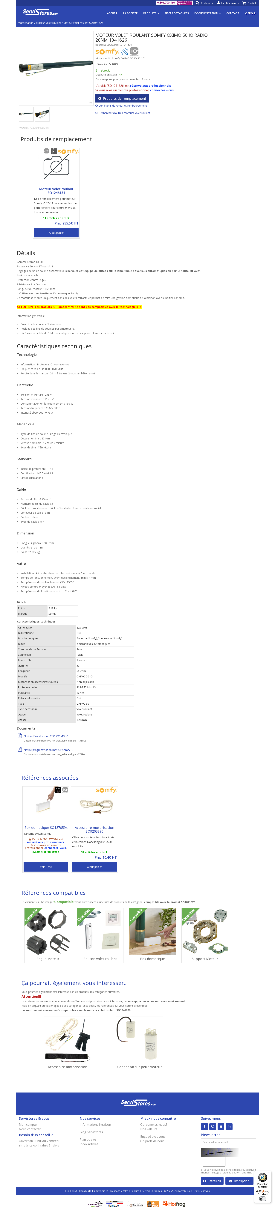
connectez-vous (162, 90)
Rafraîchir (214, 1181)
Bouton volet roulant (100, 958)
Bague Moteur (47, 958)
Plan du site (88, 1139)
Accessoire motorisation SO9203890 (94, 829)
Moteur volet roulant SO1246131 (56, 191)
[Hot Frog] (175, 1204)
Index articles (89, 1144)
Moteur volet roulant (48, 23)
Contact (232, 13)
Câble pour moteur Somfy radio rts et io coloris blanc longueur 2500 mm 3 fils (93, 842)
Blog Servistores (91, 1132)
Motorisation (25, 23)
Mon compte (28, 1124)
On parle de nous (152, 1141)
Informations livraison (95, 1124)
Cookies (135, 1191)
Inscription (241, 1181)
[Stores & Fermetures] (135, 1204)
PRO (250, 13)
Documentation (206, 13)
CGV (67, 1191)
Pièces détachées (177, 13)
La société (130, 13)
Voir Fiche (46, 867)
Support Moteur (205, 958)
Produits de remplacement (124, 98)
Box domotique (152, 958)
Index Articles (101, 1191)
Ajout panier (56, 232)
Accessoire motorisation (67, 1067)
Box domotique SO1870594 (46, 827)
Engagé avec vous (152, 1136)
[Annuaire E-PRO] (153, 1204)
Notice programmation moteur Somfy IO (49, 750)
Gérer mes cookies (152, 1191)
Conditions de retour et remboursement (123, 105)
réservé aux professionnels (150, 86)
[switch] (262, 1199)
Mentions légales (119, 1191)
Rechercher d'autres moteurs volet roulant (124, 113)
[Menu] (269, 1173)
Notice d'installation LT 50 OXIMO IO (46, 736)
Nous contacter (30, 1129)
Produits (150, 13)
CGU (74, 1191)
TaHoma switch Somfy (37, 833)
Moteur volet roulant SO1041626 (83, 23)
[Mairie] (114, 1204)
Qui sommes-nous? (153, 1124)
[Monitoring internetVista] (95, 1204)
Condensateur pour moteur (139, 1067)
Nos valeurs (148, 1129)
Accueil (112, 13)
